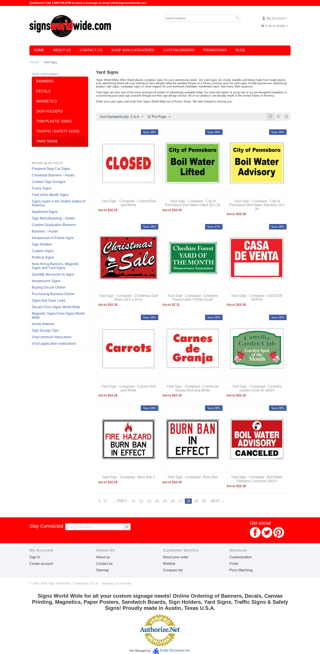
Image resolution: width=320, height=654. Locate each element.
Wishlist (169, 563)
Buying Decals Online (49, 287)
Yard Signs (47, 141)
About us (103, 557)
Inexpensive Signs (46, 281)
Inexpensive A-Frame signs (53, 238)
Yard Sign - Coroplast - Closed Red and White (128, 203)
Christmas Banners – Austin (53, 175)
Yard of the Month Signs (50, 195)
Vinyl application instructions (54, 343)
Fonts (233, 563)
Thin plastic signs (54, 121)
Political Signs (43, 257)
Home (39, 50)
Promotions (215, 50)
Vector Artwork (43, 324)
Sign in (34, 557)
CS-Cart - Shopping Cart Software (110, 583)
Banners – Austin (45, 231)
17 (180, 501)
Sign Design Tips (45, 330)
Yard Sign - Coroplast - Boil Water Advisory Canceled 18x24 (257, 479)
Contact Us (91, 50)
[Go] (126, 527)
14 (157, 501)
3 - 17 (102, 501)
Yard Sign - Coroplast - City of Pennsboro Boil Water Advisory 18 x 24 (257, 205)
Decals (43, 91)
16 (173, 501)
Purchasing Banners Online (53, 294)
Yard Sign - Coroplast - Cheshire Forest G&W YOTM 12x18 (193, 297)
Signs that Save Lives (48, 300)
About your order (176, 557)
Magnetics (46, 101)
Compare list (172, 570)
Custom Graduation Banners (54, 225)
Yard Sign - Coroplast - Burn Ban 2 (128, 477)
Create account (41, 563)
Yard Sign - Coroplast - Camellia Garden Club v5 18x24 (257, 388)
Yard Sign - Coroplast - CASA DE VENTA (257, 297)
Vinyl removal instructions (51, 337)
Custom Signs (43, 251)
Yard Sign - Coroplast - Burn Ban (192, 477)
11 (133, 501)
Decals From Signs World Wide (56, 307)
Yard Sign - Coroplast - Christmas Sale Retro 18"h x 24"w (128, 297)
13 (149, 501)
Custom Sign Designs (49, 182)
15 (165, 501)
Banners (45, 81)
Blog (240, 50)
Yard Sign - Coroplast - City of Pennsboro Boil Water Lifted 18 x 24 (192, 203)
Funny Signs (41, 188)
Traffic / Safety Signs (57, 131)
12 (141, 501)
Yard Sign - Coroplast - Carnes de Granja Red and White (193, 388)
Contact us (104, 563)
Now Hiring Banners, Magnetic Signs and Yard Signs (55, 266)
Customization (240, 557)
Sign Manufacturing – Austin (53, 218)
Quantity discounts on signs (53, 274)
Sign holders (49, 111)
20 (204, 501)
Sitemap (102, 570)
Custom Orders (178, 50)
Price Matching (241, 570)
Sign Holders (42, 244)
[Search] (237, 18)
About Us (62, 50)
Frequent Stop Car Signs (51, 169)
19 (196, 501)
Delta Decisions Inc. (175, 650)
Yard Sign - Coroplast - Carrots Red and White (128, 388)
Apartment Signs (44, 212)
